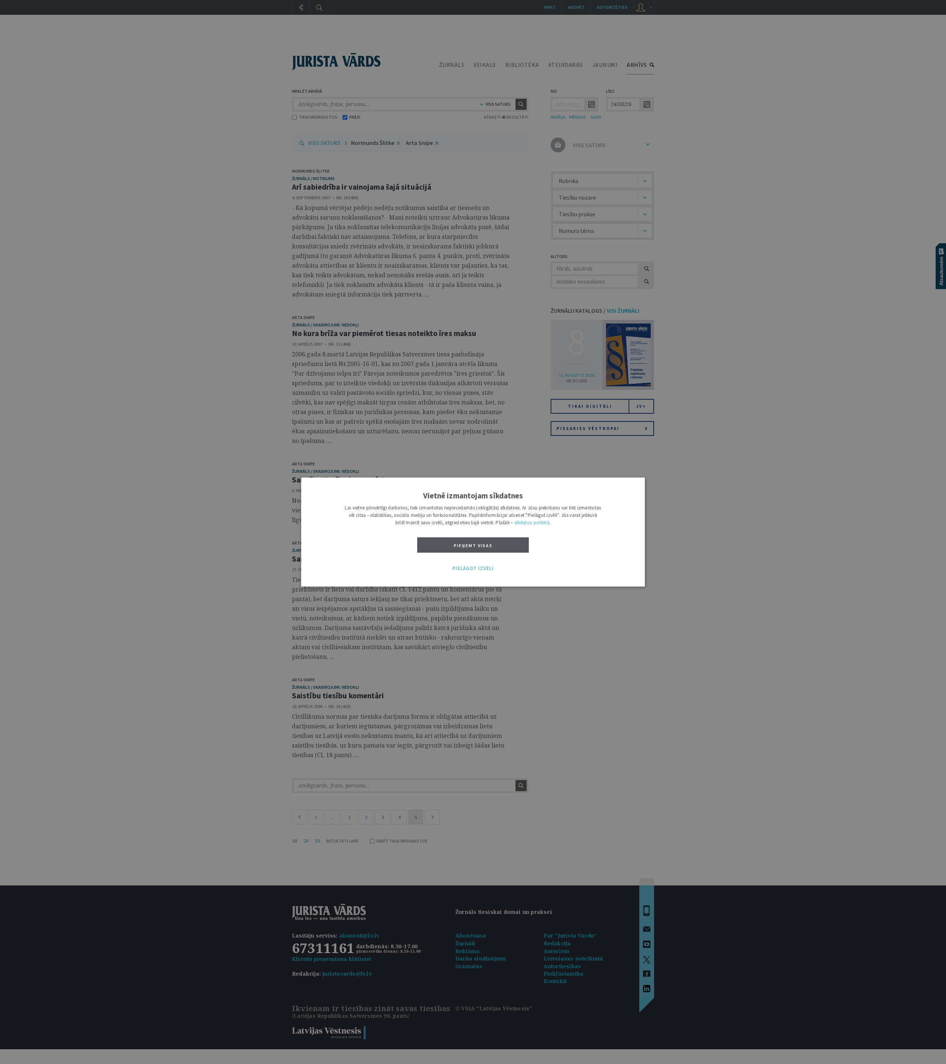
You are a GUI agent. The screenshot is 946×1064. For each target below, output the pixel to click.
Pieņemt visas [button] (473, 545)
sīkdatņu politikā (531, 522)
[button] (473, 568)
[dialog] (473, 532)
